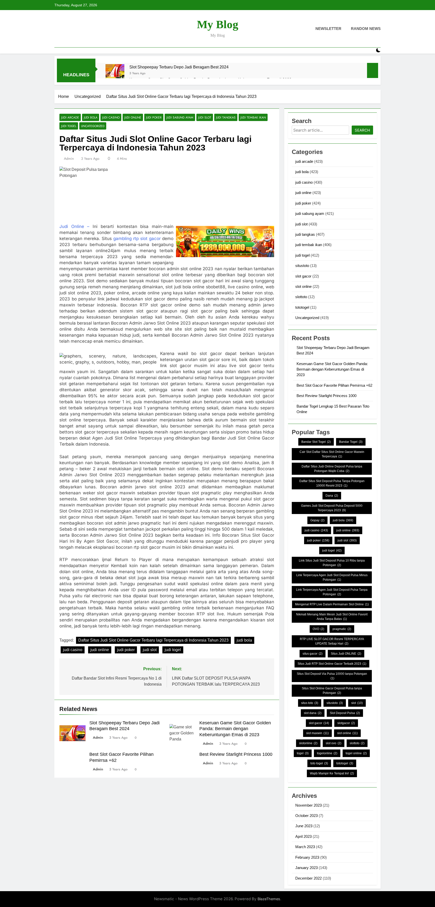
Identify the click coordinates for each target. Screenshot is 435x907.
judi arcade (70, 117)
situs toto (309, 703)
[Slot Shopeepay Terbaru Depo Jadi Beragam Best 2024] (114, 73)
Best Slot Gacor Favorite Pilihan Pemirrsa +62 (334, 385)
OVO (318, 629)
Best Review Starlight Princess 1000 (235, 754)
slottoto (301, 297)
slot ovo (333, 743)
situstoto (302, 265)
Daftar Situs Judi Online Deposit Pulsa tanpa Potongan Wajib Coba (332, 469)
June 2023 (303, 826)
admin (69, 158)
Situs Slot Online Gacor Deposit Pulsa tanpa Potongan (332, 691)
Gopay (317, 520)
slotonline (308, 743)
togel (303, 753)
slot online (303, 286)
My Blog (217, 24)
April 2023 (303, 836)
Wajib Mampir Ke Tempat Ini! (332, 773)
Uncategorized (92, 126)
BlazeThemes (269, 899)
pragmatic (342, 629)
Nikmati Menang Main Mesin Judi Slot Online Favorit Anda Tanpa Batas (332, 617)
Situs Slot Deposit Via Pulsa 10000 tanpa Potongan (332, 676)
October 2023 (306, 815)
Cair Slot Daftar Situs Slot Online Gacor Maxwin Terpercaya (332, 454)
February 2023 (307, 857)
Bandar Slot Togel (316, 442)
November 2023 (308, 805)
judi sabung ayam (179, 117)
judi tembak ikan (253, 117)
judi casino (111, 117)
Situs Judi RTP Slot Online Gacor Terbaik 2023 (332, 663)
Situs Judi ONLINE (346, 653)
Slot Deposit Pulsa (345, 713)
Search (362, 130)
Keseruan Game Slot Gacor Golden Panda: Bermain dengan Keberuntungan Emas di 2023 (235, 728)
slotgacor (346, 723)
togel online (356, 753)
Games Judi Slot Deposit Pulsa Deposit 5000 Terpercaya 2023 (331, 508)
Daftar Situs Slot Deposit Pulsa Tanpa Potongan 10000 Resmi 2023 (332, 483)
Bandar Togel (350, 442)
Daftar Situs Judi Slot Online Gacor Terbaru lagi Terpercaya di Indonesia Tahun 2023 (153, 640)
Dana (331, 495)
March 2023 (305, 847)
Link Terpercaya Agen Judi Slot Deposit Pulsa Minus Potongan (332, 577)
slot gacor (303, 276)
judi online (132, 117)
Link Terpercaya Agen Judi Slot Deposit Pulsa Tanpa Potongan (332, 592)
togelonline (327, 753)
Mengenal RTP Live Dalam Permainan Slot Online (332, 604)
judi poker (154, 117)
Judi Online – (74, 226)
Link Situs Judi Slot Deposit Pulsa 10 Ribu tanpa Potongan (332, 563)
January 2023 (306, 867)
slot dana (312, 713)
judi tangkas (226, 117)
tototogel (302, 307)
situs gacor (312, 653)
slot (357, 703)
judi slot (204, 117)
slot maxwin (317, 733)
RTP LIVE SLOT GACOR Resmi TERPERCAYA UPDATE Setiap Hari (332, 641)
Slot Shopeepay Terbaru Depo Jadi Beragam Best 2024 (179, 67)
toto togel (319, 763)
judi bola (90, 117)
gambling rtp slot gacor (137, 238)
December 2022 (308, 878)
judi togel (68, 126)
